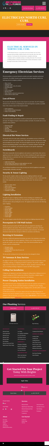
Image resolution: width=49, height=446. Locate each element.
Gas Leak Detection (22, 335)
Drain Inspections (6, 333)
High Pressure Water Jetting (8, 345)
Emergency (39, 411)
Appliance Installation (36, 346)
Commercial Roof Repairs (37, 331)
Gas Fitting (20, 331)
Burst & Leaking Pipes (22, 346)
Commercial (24, 413)
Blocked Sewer (6, 335)
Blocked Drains (6, 331)
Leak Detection (25, 411)
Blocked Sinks (6, 339)
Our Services (5, 425)
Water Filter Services (36, 342)
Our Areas (5, 419)
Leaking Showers (35, 340)
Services (23, 422)
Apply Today (24, 380)
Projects (4, 422)
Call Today (29, 24)
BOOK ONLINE (20, 24)
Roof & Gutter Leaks (36, 344)
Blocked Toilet (6, 337)
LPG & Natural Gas (22, 339)
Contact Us (24, 419)
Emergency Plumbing (22, 344)
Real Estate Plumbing (36, 353)
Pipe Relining (5, 341)
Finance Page (24, 421)
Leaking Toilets (35, 336)
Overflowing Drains (22, 348)
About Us (5, 424)
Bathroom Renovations (37, 348)
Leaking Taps (35, 338)
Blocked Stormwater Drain (8, 343)
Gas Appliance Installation (23, 333)
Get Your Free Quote (28, 8)
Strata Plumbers (35, 355)
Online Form (18, 297)
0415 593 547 (41, 8)
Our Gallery (5, 421)
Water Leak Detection (22, 355)
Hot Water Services (40, 406)
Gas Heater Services (22, 337)
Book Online (13, 308)
